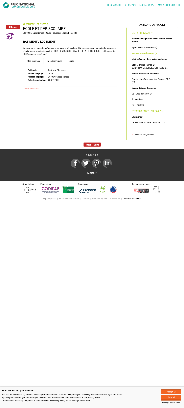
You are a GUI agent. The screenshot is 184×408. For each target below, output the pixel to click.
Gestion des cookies (132, 198)
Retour (14, 27)
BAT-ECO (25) (138, 105)
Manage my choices (171, 403)
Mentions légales (99, 198)
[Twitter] (86, 167)
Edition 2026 (129, 5)
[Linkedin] (108, 167)
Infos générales (33, 61)
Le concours (114, 5)
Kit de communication (69, 198)
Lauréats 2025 (146, 5)
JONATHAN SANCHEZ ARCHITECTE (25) (150, 67)
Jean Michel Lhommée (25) (144, 64)
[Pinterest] (97, 167)
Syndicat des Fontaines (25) (144, 47)
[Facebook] (76, 167)
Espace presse (49, 198)
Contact (85, 198)
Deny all (171, 397)
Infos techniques (54, 61)
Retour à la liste (92, 144)
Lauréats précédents (168, 5)
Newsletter (115, 198)
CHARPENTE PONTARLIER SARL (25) (148, 122)
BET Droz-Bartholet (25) (142, 93)
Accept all (171, 392)
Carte (71, 61)
